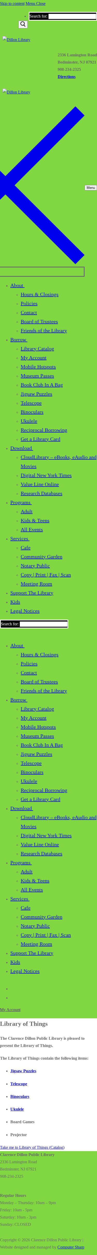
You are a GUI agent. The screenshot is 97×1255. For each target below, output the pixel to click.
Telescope (18, 1084)
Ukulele (17, 1109)
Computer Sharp (70, 1247)
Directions (67, 76)
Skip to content (12, 3)
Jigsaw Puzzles (23, 1071)
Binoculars (19, 1096)
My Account (10, 1009)
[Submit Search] (23, 24)
